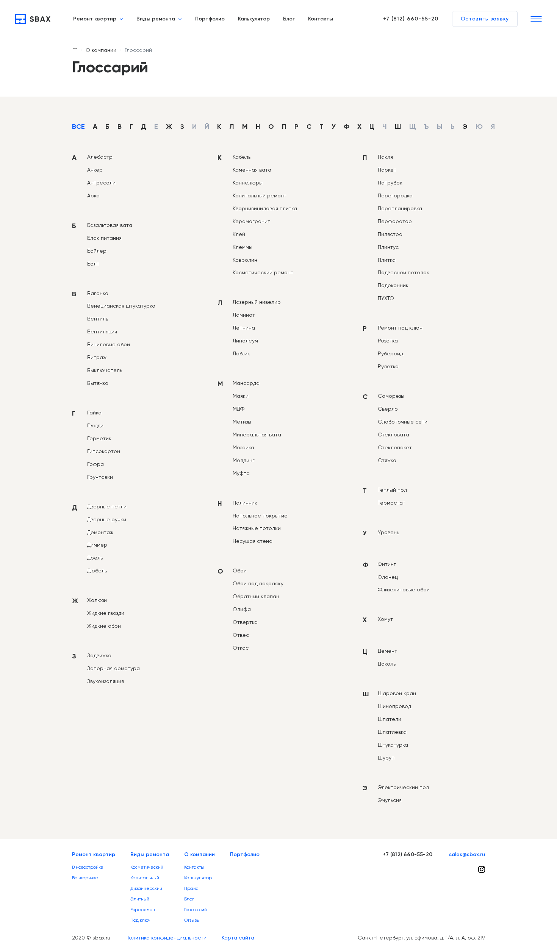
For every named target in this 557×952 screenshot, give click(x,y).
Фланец (388, 577)
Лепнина (244, 328)
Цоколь (387, 664)
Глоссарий (195, 909)
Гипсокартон (103, 451)
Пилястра (390, 234)
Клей (239, 234)
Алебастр (100, 157)
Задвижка (99, 655)
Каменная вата (252, 170)
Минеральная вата (257, 434)
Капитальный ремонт (259, 195)
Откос (241, 648)
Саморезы (391, 396)
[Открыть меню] (536, 19)
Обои (240, 570)
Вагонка (97, 293)
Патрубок (390, 183)
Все (78, 126)
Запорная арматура (113, 668)
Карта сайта (238, 938)
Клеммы (242, 247)
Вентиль (97, 319)
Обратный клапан (256, 596)
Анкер (95, 170)
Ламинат (244, 315)
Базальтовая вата (109, 225)
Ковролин (245, 260)
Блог (289, 19)
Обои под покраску (258, 583)
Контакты (320, 19)
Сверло (388, 409)
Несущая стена (252, 541)
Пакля (385, 157)
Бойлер (96, 251)
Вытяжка (97, 383)
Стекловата (393, 434)
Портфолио (210, 19)
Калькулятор (254, 19)
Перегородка (395, 195)
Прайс (191, 888)
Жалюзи (97, 600)
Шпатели (389, 719)
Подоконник (393, 285)
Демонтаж (100, 532)
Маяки (241, 396)
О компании (101, 50)
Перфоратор (395, 221)
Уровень (388, 532)
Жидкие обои (104, 626)
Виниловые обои (108, 344)
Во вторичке (85, 877)
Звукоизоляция (105, 681)
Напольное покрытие (260, 516)
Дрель (95, 558)
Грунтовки (100, 477)
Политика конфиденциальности (166, 938)
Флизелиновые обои (404, 589)
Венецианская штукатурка (121, 306)
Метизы (242, 422)
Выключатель (104, 370)
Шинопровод (394, 706)
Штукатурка (393, 745)
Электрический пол (403, 787)
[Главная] (32, 19)
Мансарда (246, 383)
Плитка (387, 260)
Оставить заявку (485, 19)
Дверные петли (107, 506)
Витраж (96, 357)
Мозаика (243, 447)
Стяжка (387, 460)
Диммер (97, 545)
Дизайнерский (146, 888)
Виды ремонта (155, 19)
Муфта (241, 473)
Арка (93, 195)
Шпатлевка (392, 732)
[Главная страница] (75, 50)
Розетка (388, 341)
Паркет (387, 170)
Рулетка (388, 366)
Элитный (139, 899)
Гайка (94, 413)
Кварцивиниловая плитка (265, 208)
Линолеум (245, 341)
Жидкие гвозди (105, 613)
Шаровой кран (397, 693)
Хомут (385, 619)
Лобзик (241, 353)
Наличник (245, 503)
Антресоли (101, 183)
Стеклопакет (395, 447)
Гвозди (95, 425)
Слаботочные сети (402, 422)
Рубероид (390, 353)
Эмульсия (390, 800)
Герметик (99, 438)
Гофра (95, 464)
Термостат (391, 503)
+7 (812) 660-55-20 (411, 19)
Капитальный (144, 877)
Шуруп (386, 758)
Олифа (242, 609)
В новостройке (87, 867)
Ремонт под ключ (400, 328)
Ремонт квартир (94, 19)
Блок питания (104, 238)
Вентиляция (102, 331)
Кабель (241, 157)
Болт (93, 264)
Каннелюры (248, 183)
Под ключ (140, 920)
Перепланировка (400, 208)
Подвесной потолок (403, 272)
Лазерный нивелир (257, 302)
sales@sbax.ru (467, 854)
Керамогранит (251, 221)
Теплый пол (392, 490)
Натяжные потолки (257, 528)
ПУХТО (386, 298)
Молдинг (244, 460)
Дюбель (97, 570)
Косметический (146, 867)
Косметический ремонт (263, 272)
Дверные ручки (106, 519)
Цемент (387, 651)
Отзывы (192, 920)
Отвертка (245, 622)
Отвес (241, 635)
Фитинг (387, 564)
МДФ (238, 409)
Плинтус (388, 247)
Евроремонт (143, 909)
